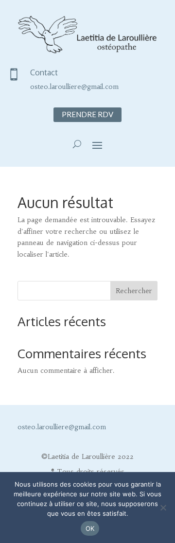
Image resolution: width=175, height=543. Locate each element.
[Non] (163, 507)
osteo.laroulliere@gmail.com (74, 86)
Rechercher (134, 290)
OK (90, 528)
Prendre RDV (87, 114)
